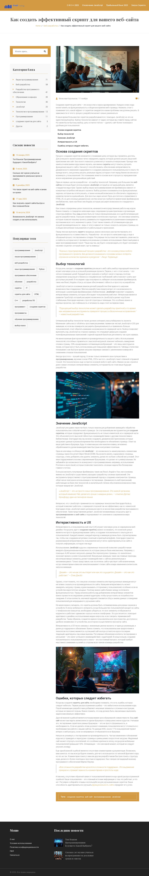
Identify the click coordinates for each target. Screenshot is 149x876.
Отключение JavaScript (92, 5)
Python (41, 269)
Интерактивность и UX (67, 142)
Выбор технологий (66, 134)
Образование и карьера (26, 97)
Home (38, 26)
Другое (18, 126)
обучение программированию (27, 319)
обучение (18, 282)
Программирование (24, 116)
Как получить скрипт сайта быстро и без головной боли (28, 204)
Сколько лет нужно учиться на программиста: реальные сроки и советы (27, 176)
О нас (12, 839)
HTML (36, 294)
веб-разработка (21, 263)
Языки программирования (26, 80)
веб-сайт (89, 797)
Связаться (14, 855)
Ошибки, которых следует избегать (73, 146)
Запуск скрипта (138, 5)
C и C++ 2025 (73, 5)
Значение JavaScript (66, 138)
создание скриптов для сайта (28, 121)
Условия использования (21, 843)
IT (26, 288)
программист (20, 307)
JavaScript (20, 107)
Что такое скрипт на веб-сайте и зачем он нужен (29, 191)
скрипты (18, 288)
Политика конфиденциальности (24, 847)
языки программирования (25, 257)
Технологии (20, 102)
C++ (16, 300)
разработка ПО (28, 300)
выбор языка (20, 326)
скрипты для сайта (22, 294)
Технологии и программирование (29, 112)
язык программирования (25, 269)
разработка (31, 282)
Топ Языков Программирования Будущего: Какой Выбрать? (27, 160)
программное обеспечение (25, 275)
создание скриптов (37, 307)
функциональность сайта (103, 785)
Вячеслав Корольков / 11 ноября (73, 99)
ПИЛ (12, 851)
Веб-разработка (51, 26)
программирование (22, 250)
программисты (21, 313)
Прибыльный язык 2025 (117, 5)
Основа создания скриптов (69, 130)
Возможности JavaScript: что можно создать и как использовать (28, 218)
